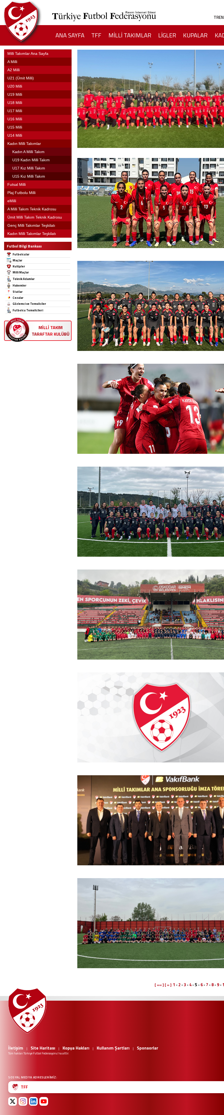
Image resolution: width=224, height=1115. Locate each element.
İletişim (15, 1048)
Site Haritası (43, 1048)
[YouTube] (43, 1101)
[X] (12, 1101)
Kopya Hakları (76, 1048)
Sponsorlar (147, 1048)
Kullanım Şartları (113, 1048)
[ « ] (168, 985)
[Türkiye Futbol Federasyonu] (30, 21)
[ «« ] (159, 985)
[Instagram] (23, 1101)
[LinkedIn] (33, 1101)
